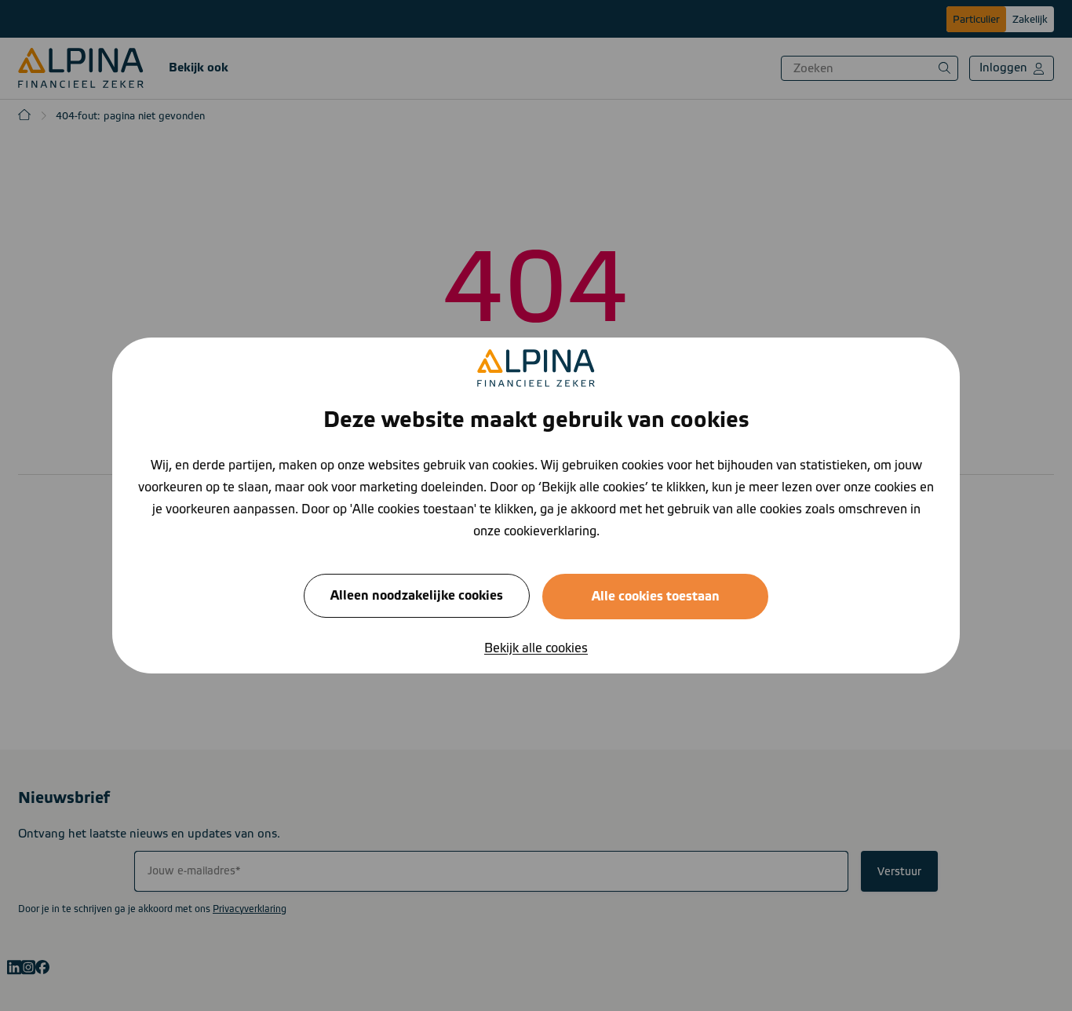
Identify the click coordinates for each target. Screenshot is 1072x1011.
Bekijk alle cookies (536, 648)
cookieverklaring (550, 531)
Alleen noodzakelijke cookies (416, 596)
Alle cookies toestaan (656, 596)
